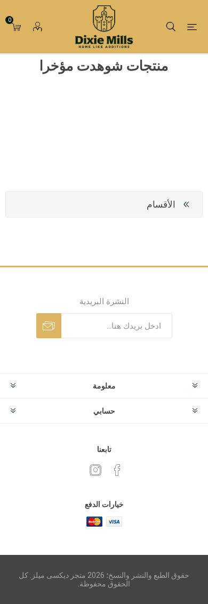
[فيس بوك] (117, 470)
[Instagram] (95, 470)
